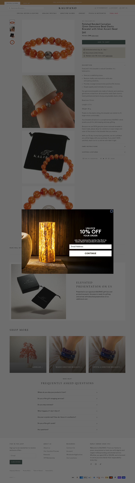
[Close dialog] (111, 211)
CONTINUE (90, 253)
